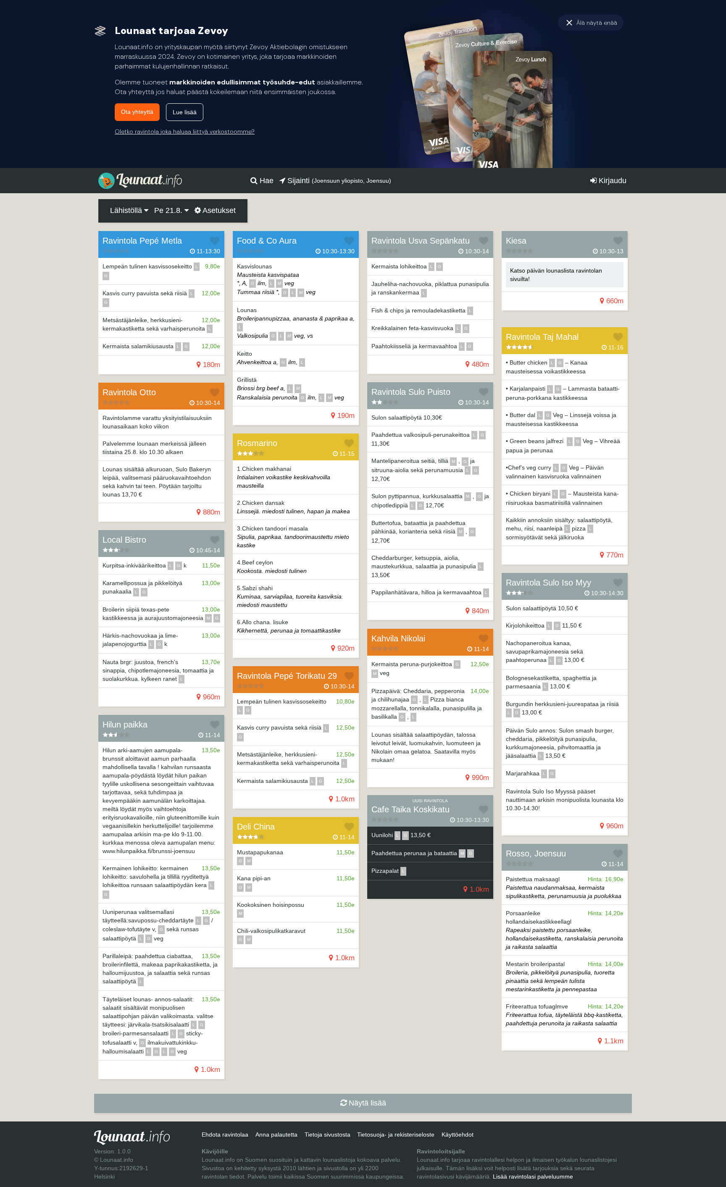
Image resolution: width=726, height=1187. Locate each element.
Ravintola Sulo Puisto (410, 392)
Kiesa (516, 240)
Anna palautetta (276, 1134)
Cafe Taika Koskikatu (410, 809)
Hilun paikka (125, 724)
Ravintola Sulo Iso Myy (548, 582)
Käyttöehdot (457, 1134)
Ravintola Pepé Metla (142, 240)
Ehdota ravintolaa (225, 1134)
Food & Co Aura (267, 240)
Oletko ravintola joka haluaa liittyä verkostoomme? (185, 131)
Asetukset (218, 210)
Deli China (256, 826)
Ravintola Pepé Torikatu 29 (287, 675)
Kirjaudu (611, 180)
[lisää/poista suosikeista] (214, 240)
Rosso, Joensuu (536, 853)
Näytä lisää (366, 1103)
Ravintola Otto (129, 392)
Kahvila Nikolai (398, 638)
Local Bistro (124, 539)
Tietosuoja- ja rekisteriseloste (395, 1134)
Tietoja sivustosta (327, 1134)
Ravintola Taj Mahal (542, 336)
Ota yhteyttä (137, 111)
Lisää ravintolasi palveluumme (533, 1176)
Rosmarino (257, 443)
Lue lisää (185, 112)
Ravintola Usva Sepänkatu (420, 240)
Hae (266, 180)
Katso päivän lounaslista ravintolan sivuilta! (556, 274)
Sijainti (338, 180)
